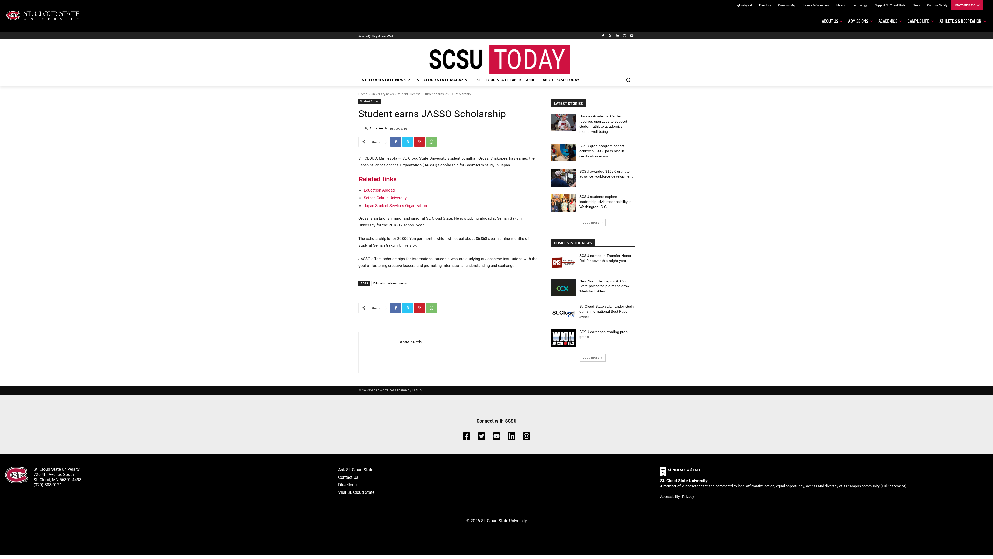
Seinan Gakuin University (385, 197)
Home (362, 94)
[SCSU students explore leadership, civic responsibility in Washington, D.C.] (563, 203)
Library (840, 5)
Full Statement (893, 485)
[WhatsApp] (431, 142)
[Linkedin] (617, 36)
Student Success (408, 94)
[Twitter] (610, 36)
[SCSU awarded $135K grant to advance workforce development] (563, 178)
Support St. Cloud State (890, 5)
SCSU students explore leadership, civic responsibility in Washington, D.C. (605, 202)
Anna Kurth (378, 128)
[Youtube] (632, 36)
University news (382, 94)
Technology (860, 5)
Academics (887, 21)
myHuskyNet (743, 5)
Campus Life (918, 21)
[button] (628, 80)
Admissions (858, 21)
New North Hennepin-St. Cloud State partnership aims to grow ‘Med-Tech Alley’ (604, 286)
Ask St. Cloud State (355, 469)
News (916, 5)
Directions (347, 484)
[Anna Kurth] (361, 128)
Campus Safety (937, 5)
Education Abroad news (390, 283)
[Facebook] (603, 36)
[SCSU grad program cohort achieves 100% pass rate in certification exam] (563, 152)
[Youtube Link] (496, 437)
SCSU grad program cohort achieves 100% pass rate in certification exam (601, 151)
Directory (765, 5)
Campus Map (787, 5)
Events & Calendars (816, 5)
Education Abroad (379, 190)
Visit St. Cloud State (356, 492)
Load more (591, 222)
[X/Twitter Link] (481, 437)
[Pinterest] (419, 142)
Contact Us (348, 477)
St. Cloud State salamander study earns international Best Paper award (606, 311)
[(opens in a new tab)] (563, 262)
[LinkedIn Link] (511, 437)
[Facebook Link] (466, 437)
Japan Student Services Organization (395, 205)
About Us (830, 21)
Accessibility (670, 496)
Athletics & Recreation (960, 21)
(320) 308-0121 (48, 484)
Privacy (688, 496)
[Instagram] (624, 36)
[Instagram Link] (526, 437)
